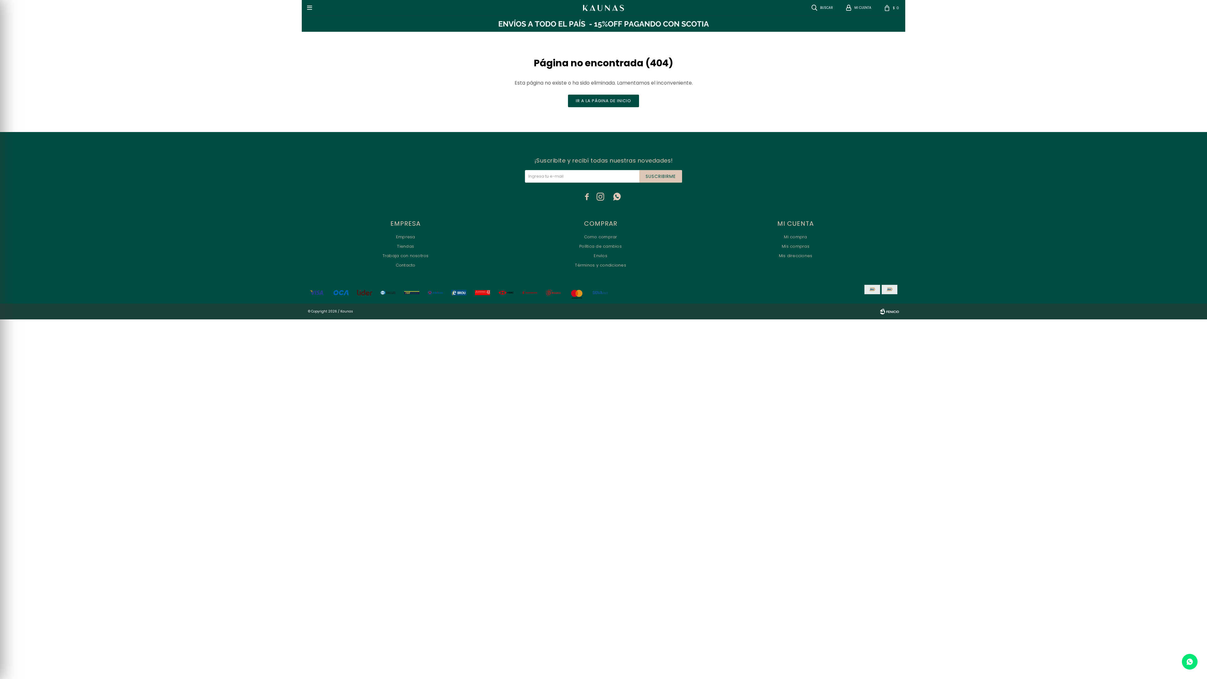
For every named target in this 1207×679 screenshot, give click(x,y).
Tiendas (405, 246)
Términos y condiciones (600, 265)
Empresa (405, 237)
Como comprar (600, 237)
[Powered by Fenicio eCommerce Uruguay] (889, 311)
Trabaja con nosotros (406, 256)
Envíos (600, 256)
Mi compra (795, 237)
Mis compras (795, 246)
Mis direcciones (796, 256)
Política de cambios (600, 246)
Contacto (406, 265)
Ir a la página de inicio (603, 101)
